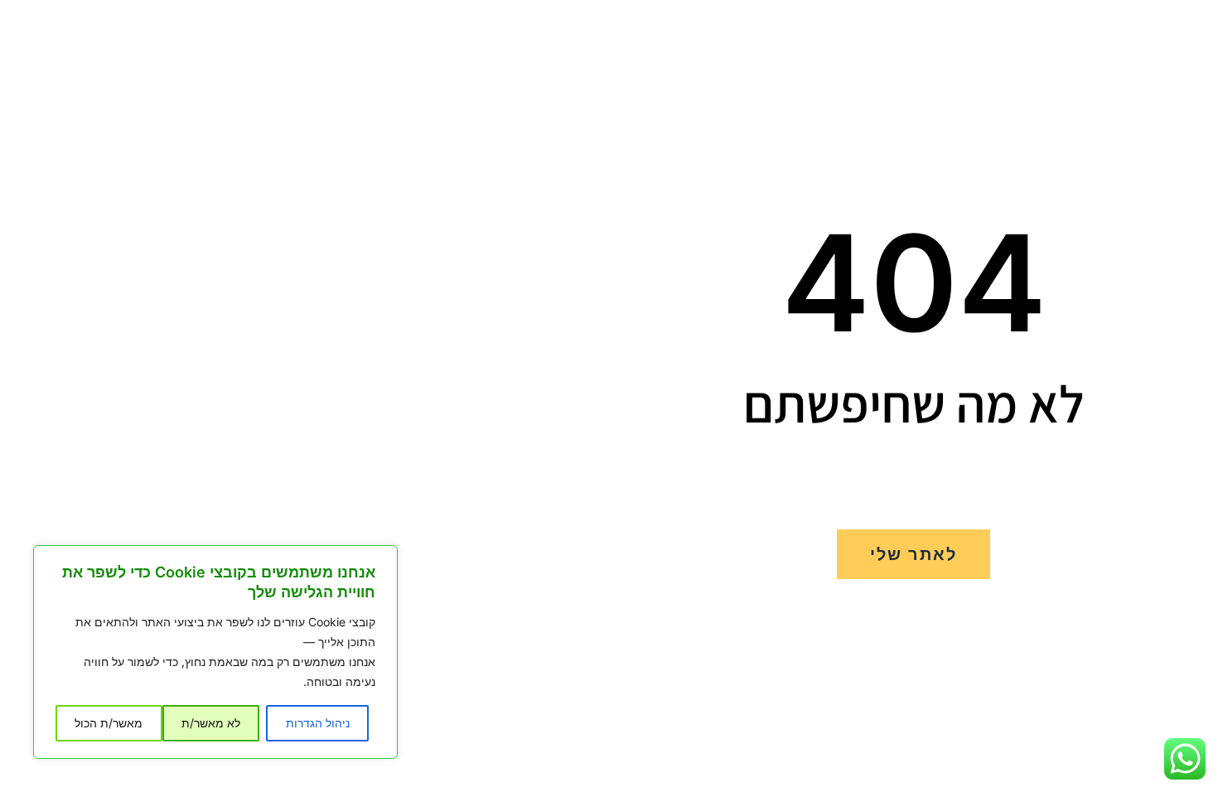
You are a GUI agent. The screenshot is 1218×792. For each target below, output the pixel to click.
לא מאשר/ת (210, 723)
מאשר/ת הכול (109, 723)
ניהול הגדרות (318, 723)
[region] (215, 652)
